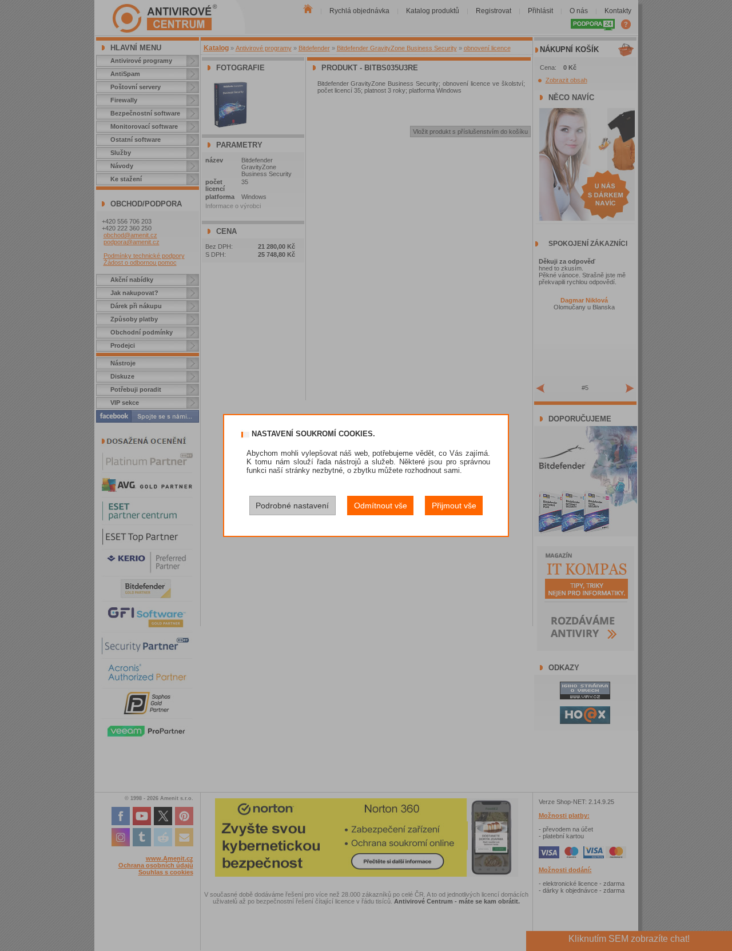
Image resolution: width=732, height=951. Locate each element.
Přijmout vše (454, 505)
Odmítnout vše (380, 505)
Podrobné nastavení (292, 505)
